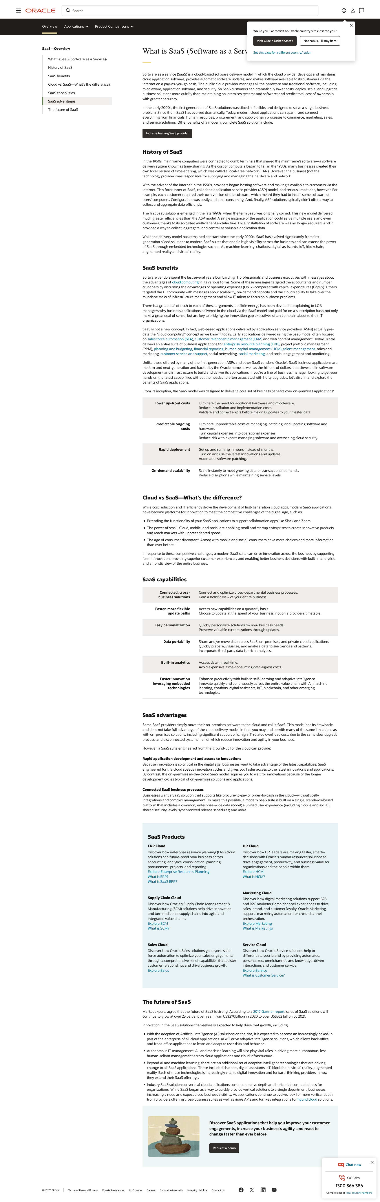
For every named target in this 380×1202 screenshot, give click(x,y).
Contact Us (218, 1190)
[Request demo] (173, 1136)
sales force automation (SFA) (170, 339)
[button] (18, 10)
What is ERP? (158, 876)
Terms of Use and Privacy (83, 1190)
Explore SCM (158, 923)
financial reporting (208, 348)
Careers (151, 1190)
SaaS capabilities (61, 92)
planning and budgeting (173, 348)
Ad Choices (135, 1190)
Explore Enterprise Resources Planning (178, 871)
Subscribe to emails (171, 1190)
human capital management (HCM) (253, 348)
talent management (299, 348)
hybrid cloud (307, 1099)
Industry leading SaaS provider (167, 133)
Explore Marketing (257, 923)
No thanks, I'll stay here (320, 41)
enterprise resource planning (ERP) (251, 344)
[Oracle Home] (40, 10)
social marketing (252, 353)
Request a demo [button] (224, 1148)
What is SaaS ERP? (162, 881)
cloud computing (185, 282)
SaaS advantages (61, 101)
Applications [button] (74, 26)
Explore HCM (253, 871)
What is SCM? (158, 928)
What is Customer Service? (264, 975)
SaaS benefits (59, 76)
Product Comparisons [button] (112, 26)
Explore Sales (158, 970)
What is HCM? (254, 876)
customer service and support (184, 353)
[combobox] (190, 10)
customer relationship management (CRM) (228, 339)
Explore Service (255, 970)
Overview (49, 26)
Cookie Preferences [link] (113, 1190)
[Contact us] (361, 10)
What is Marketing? (258, 928)
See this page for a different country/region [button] (282, 52)
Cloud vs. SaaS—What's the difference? (79, 84)
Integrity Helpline (197, 1190)
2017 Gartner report (268, 1011)
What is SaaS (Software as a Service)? (77, 59)
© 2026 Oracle (50, 1190)
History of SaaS (60, 67)
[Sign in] (352, 10)
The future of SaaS (63, 109)
